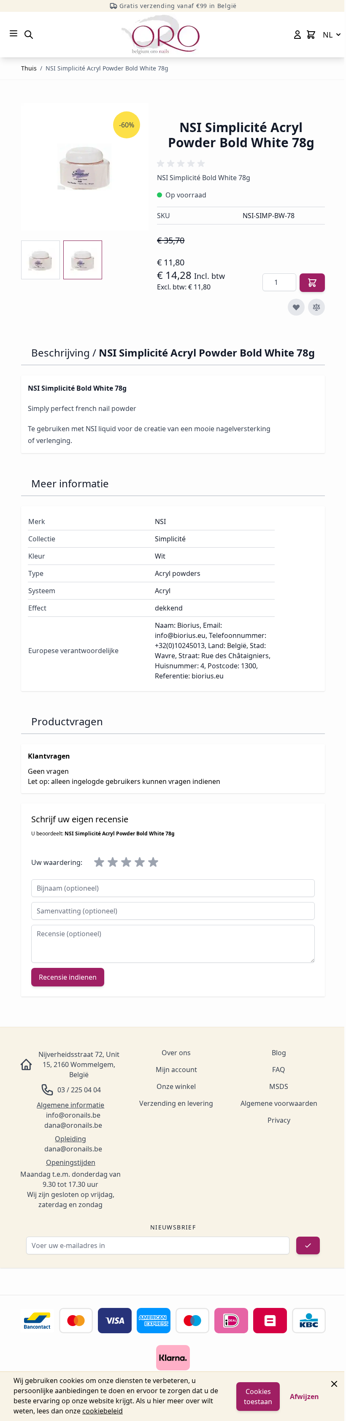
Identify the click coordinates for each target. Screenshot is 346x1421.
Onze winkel (176, 1086)
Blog (279, 1052)
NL (327, 35)
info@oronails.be (73, 1115)
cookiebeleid (102, 1411)
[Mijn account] (297, 34)
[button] (182, 164)
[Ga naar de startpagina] (161, 35)
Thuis (29, 68)
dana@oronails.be (73, 1125)
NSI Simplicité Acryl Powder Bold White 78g (107, 68)
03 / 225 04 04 (79, 1089)
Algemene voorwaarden (279, 1103)
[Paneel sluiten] (334, 1384)
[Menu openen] (13, 33)
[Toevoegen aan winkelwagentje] (312, 282)
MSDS (278, 1086)
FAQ (278, 1069)
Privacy (279, 1120)
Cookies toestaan (258, 1396)
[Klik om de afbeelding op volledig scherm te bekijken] (85, 166)
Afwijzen (304, 1396)
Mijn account (176, 1069)
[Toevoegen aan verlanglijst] (296, 307)
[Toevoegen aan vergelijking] (316, 307)
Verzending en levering (176, 1103)
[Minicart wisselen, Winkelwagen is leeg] (311, 34)
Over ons (176, 1052)
